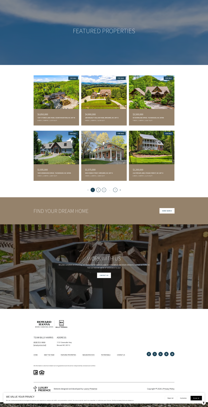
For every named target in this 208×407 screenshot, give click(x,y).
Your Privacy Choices (104, 405)
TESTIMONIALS (105, 355)
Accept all (196, 398)
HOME (36, 355)
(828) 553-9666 (39, 342)
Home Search (167, 211)
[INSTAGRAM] (155, 354)
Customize (183, 398)
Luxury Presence (90, 388)
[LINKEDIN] (160, 354)
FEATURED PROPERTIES (68, 355)
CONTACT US (121, 355)
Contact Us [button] (104, 275)
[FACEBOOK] (149, 354)
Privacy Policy (168, 388)
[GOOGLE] (166, 354)
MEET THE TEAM (49, 355)
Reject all (170, 398)
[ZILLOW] (172, 354)
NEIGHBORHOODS (89, 355)
